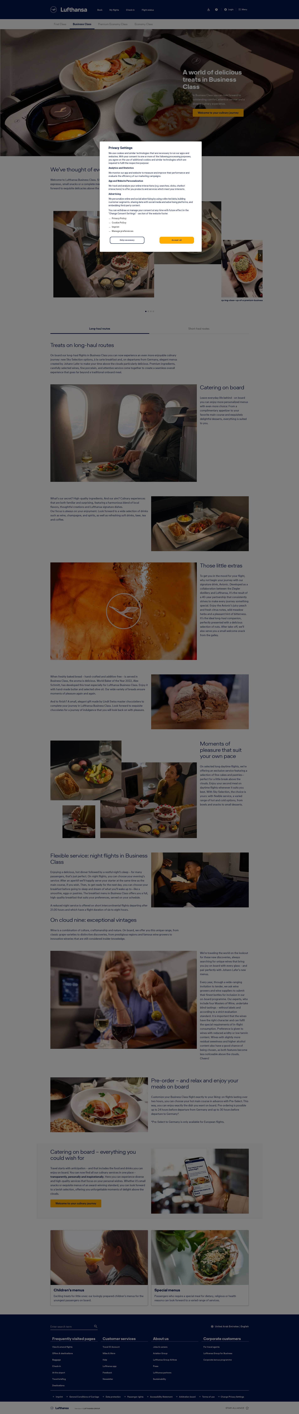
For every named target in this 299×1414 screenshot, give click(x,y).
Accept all (177, 240)
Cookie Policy (119, 222)
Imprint (115, 227)
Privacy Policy (119, 218)
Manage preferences (122, 231)
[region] (151, 196)
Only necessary (127, 240)
